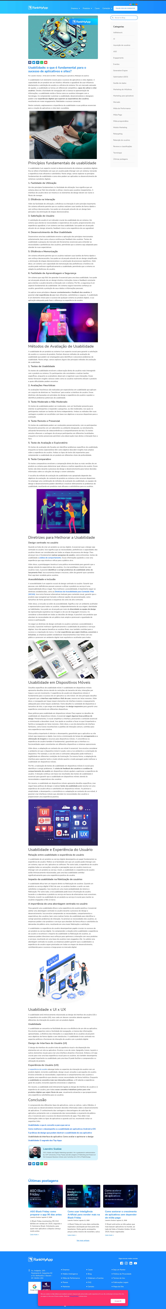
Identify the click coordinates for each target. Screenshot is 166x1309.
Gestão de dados (119, 83)
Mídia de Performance (122, 108)
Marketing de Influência (122, 89)
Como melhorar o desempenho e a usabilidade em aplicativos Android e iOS (62, 1129)
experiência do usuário (38, 1069)
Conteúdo (106, 8)
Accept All (118, 1301)
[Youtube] (135, 1263)
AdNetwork (117, 32)
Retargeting (117, 134)
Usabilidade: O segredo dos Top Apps (45, 1140)
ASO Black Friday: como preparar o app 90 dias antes (46, 1213)
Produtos (86, 8)
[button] (29, 62)
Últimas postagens (120, 159)
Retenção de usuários (82, 76)
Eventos (116, 64)
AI (114, 39)
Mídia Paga (117, 115)
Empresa (74, 8)
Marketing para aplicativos (65, 76)
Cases (97, 8)
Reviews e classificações (122, 146)
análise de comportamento (50, 558)
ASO (115, 51)
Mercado (116, 102)
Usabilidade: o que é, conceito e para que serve (49, 1125)
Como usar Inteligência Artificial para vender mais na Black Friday (84, 1214)
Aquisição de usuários (121, 45)
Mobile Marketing (120, 127)
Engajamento (118, 58)
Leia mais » (34, 1234)
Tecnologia (117, 153)
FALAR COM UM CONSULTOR (125, 8)
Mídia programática (120, 121)
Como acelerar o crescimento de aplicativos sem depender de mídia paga (121, 1214)
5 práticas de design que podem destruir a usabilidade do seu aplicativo (60, 1132)
